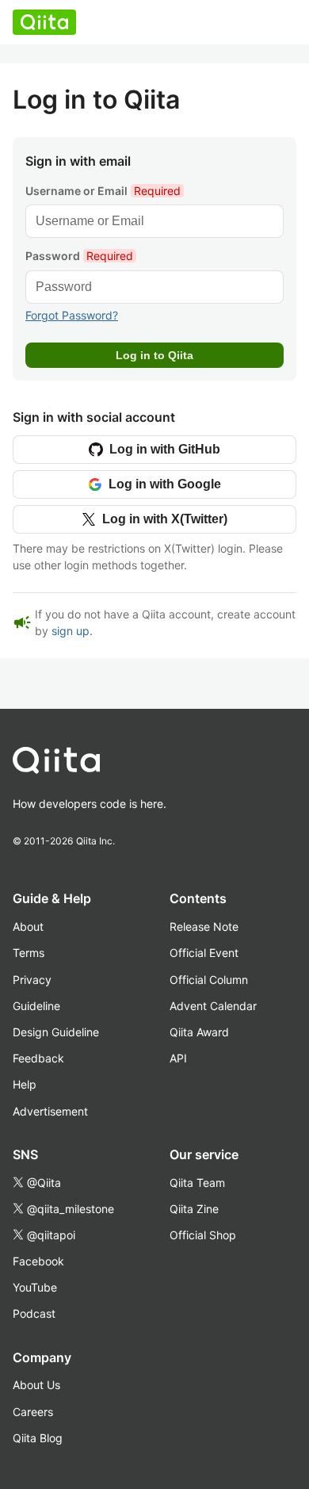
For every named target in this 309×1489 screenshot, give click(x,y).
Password (79, 255)
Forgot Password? (71, 315)
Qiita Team (197, 1182)
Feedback (38, 1058)
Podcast (34, 1313)
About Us (36, 1384)
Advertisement (50, 1111)
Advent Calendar (213, 1005)
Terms (28, 952)
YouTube (35, 1287)
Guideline (36, 1005)
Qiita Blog (38, 1438)
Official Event (204, 952)
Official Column (209, 979)
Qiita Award (199, 1032)
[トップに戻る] (135, 763)
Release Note (204, 926)
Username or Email (103, 190)
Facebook (38, 1261)
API (178, 1058)
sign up (71, 630)
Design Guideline (56, 1032)
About (28, 926)
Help (24, 1084)
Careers (33, 1411)
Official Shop (203, 1235)
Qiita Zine (194, 1208)
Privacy (32, 979)
